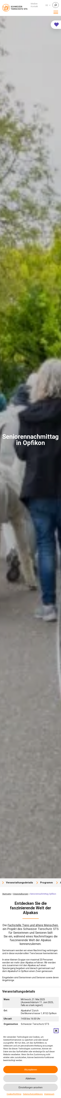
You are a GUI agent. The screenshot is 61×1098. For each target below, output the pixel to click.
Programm (46, 882)
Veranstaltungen (20, 894)
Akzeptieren (30, 1069)
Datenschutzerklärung (33, 1094)
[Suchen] (56, 5)
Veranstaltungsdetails (19, 882)
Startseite (6, 894)
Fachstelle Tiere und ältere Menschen (33, 925)
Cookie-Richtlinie (14, 1094)
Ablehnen (30, 1078)
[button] (56, 1030)
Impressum (49, 1094)
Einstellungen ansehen (30, 1087)
